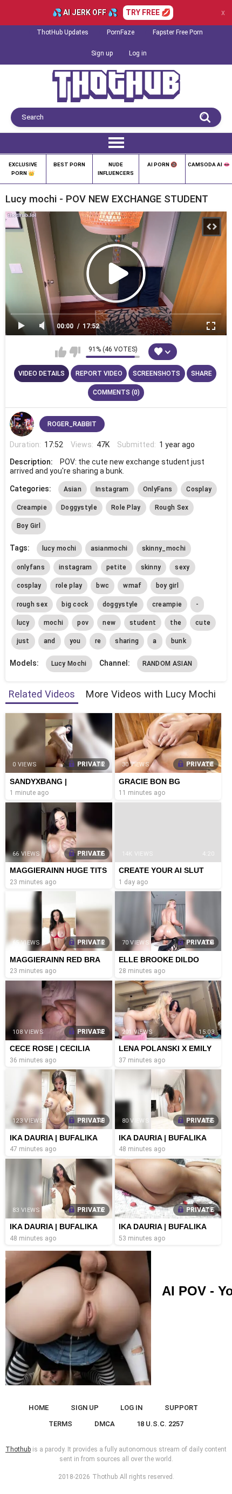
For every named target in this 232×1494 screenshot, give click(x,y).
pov (82, 622)
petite (116, 567)
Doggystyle (79, 507)
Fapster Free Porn (178, 32)
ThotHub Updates (62, 32)
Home (39, 1408)
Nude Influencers (116, 168)
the (175, 622)
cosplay (29, 585)
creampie (167, 604)
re (98, 641)
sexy (182, 567)
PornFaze (120, 32)
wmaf (132, 585)
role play (69, 585)
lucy (23, 622)
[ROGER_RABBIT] (22, 424)
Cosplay (198, 489)
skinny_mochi (164, 548)
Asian (73, 489)
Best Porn (69, 164)
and (50, 641)
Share (201, 373)
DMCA (104, 1424)
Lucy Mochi (69, 663)
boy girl (167, 585)
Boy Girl (28, 526)
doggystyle (120, 604)
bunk (178, 641)
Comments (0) (116, 392)
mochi (54, 622)
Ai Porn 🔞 (162, 164)
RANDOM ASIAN (167, 663)
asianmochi (109, 548)
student (142, 622)
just (23, 641)
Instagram (112, 489)
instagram (75, 567)
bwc (102, 585)
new (109, 622)
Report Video (99, 373)
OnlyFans (157, 489)
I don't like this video (74, 352)
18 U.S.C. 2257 (160, 1424)
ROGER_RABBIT (72, 424)
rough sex (32, 604)
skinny (151, 567)
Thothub (105, 1477)
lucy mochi (59, 548)
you (75, 641)
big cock (75, 604)
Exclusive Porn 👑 (23, 168)
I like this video (60, 352)
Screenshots (156, 373)
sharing (127, 641)
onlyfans (31, 567)
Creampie (32, 507)
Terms (60, 1424)
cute (202, 622)
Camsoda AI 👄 (209, 164)
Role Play (126, 507)
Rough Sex (172, 507)
